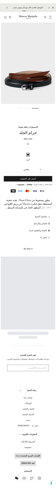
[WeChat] (16, 478)
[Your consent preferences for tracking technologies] (51, 483)
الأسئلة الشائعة (28, 415)
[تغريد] (32, 478)
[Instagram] (39, 478)
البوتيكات (28, 403)
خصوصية (28, 447)
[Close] (53, 7)
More (49, 207)
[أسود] (28, 155)
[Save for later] (28, 144)
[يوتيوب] (24, 478)
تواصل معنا (28, 398)
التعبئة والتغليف (28, 409)
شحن (28, 420)
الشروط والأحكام (28, 442)
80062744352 (28, 426)
